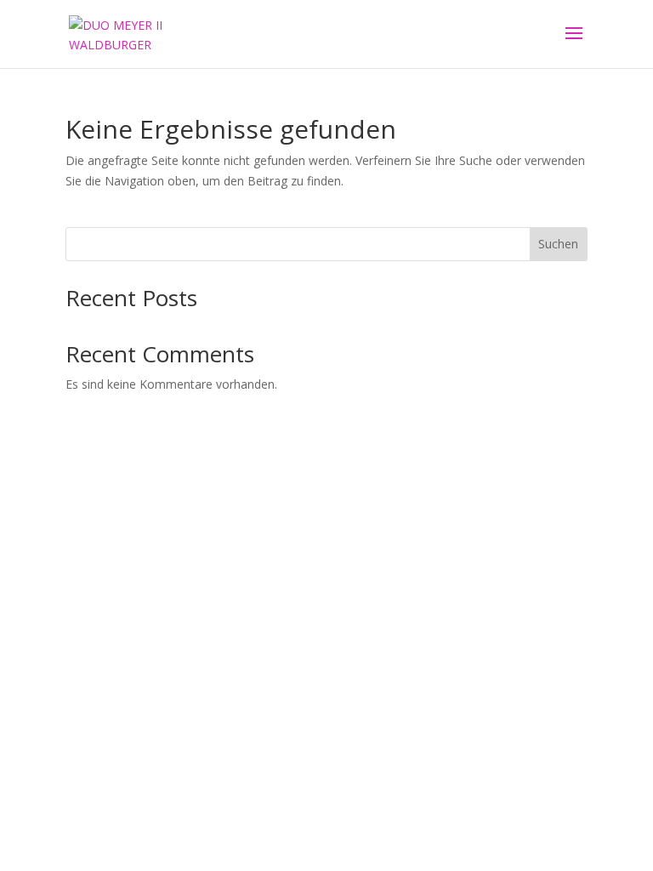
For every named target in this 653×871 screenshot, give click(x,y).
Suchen (558, 244)
